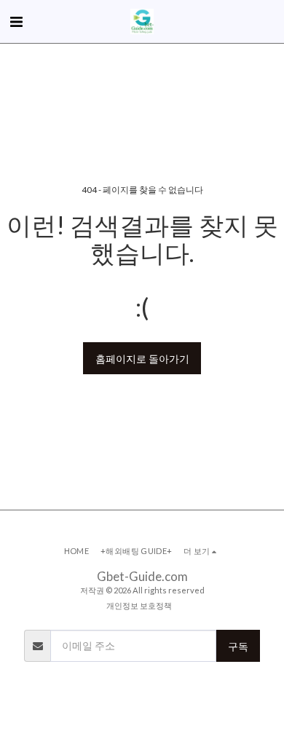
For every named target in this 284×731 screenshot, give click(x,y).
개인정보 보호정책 (139, 605)
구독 (238, 646)
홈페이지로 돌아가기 (142, 358)
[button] (16, 21)
